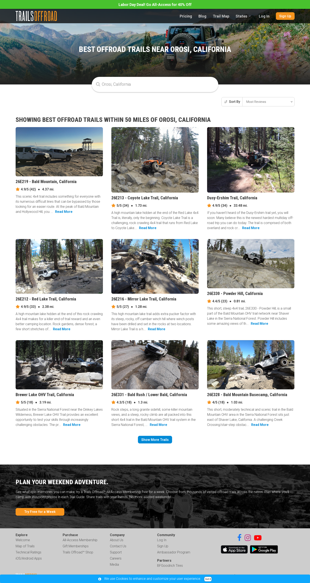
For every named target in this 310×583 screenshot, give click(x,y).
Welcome (23, 540)
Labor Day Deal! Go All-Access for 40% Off (155, 4)
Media (114, 565)
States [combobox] (241, 16)
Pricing (186, 16)
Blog (202, 16)
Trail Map (221, 16)
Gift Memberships (76, 546)
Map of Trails (25, 546)
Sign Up (285, 16)
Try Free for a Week (40, 512)
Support (116, 552)
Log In (264, 16)
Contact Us (118, 546)
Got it (208, 579)
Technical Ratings (28, 552)
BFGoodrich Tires (170, 566)
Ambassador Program (173, 552)
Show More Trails (155, 440)
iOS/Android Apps (29, 558)
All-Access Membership (80, 540)
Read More (64, 212)
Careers (115, 558)
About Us (116, 540)
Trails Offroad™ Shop (78, 552)
